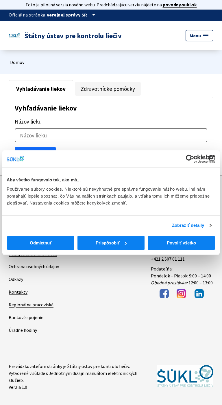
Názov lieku (28, 121)
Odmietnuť (41, 242)
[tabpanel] (111, 132)
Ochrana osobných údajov (34, 266)
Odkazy (16, 279)
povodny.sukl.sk (180, 5)
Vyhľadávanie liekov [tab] (41, 88)
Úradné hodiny (23, 330)
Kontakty (18, 292)
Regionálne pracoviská (31, 305)
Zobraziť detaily (188, 225)
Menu (199, 35)
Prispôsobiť (108, 242)
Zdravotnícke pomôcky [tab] (108, 88)
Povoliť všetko (181, 242)
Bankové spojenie (26, 317)
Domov (17, 62)
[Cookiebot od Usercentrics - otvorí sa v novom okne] (190, 158)
